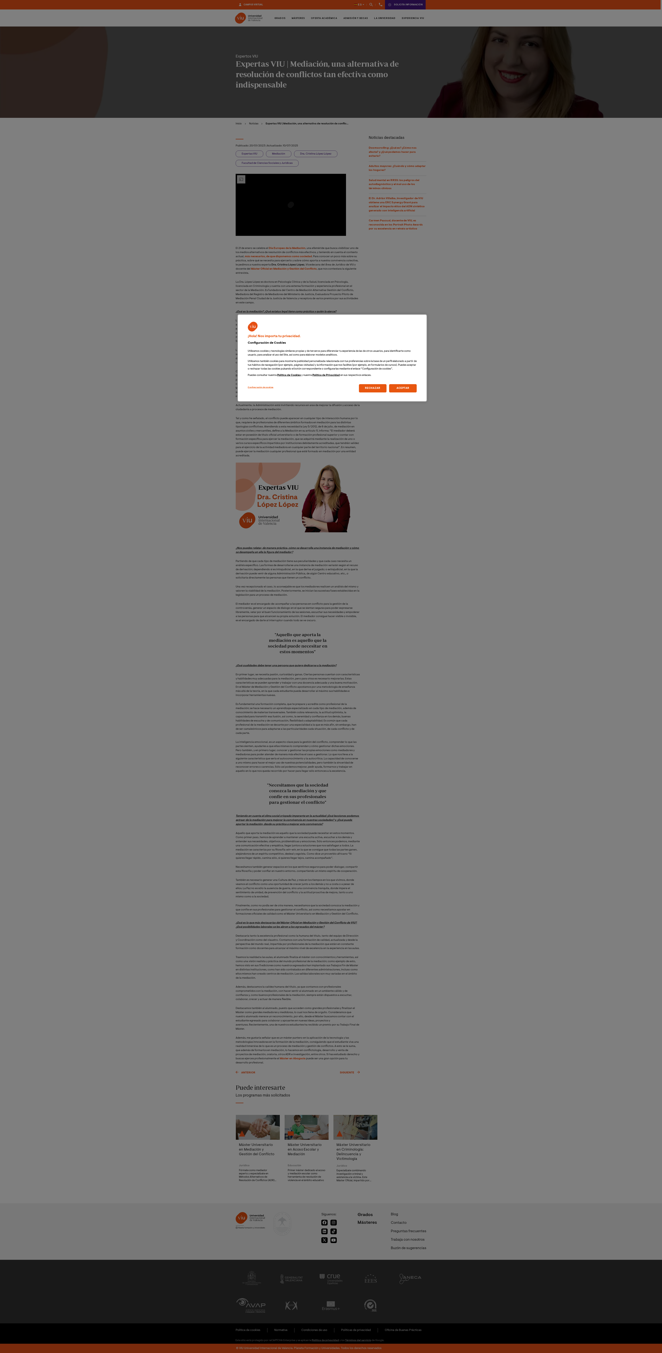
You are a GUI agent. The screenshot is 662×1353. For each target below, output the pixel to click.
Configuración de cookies (260, 387)
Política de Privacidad (326, 375)
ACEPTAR (403, 388)
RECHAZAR (372, 388)
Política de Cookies (289, 375)
